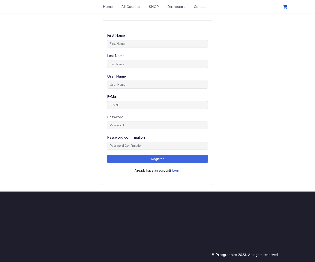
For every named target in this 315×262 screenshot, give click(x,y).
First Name (116, 35)
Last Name (115, 56)
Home (108, 6)
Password (115, 117)
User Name (116, 76)
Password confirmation (126, 137)
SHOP (154, 6)
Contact (200, 6)
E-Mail (112, 96)
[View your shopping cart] (285, 7)
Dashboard (176, 6)
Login (176, 170)
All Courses (130, 6)
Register (157, 159)
